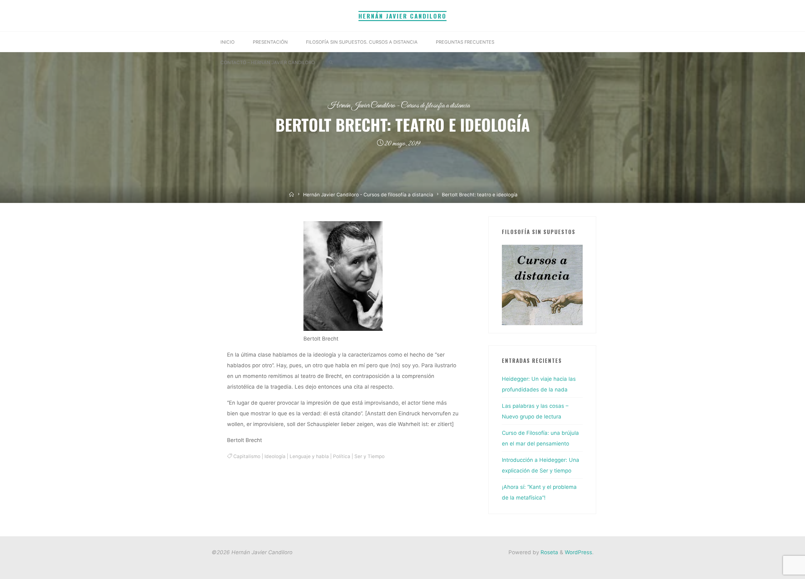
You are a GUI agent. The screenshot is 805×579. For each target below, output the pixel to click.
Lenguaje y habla (309, 456)
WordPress (578, 552)
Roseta (548, 552)
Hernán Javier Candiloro (402, 16)
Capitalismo (246, 456)
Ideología (274, 456)
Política (341, 456)
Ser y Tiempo (369, 456)
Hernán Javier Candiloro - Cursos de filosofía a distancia (399, 106)
